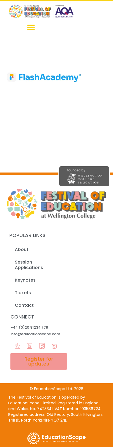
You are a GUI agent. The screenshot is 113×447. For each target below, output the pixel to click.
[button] (31, 27)
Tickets (23, 293)
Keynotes (25, 280)
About (22, 249)
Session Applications (29, 265)
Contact (24, 305)
